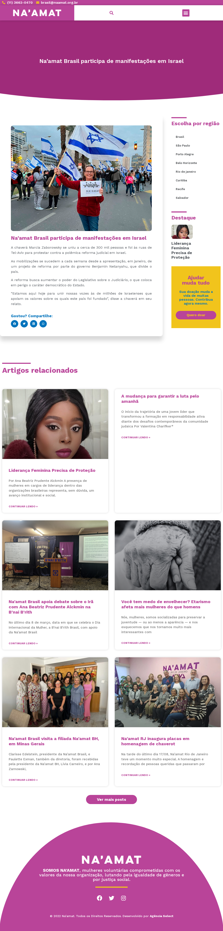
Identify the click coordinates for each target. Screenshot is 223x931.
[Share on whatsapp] (43, 323)
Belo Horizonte (186, 163)
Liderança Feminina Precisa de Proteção (181, 250)
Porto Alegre (185, 154)
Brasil (180, 136)
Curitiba (181, 180)
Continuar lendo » (23, 506)
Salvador (182, 197)
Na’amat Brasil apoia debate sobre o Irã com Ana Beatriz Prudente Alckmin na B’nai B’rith (51, 607)
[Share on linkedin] (33, 323)
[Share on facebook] (14, 323)
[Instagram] (123, 897)
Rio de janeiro (186, 171)
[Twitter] (111, 897)
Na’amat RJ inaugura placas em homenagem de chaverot (155, 741)
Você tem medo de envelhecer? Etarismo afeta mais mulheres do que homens (165, 604)
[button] (185, 13)
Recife (180, 189)
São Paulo (183, 145)
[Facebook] (99, 897)
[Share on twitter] (24, 323)
